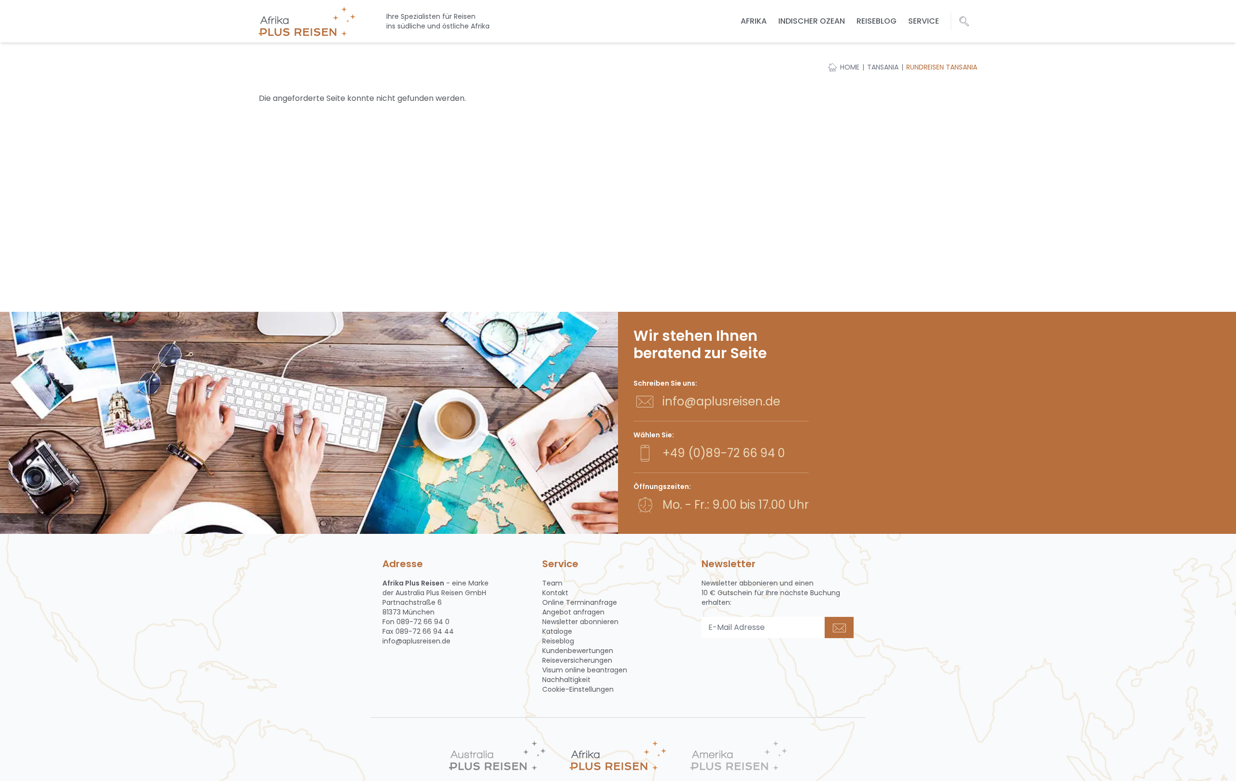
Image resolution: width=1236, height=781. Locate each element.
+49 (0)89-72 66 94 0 (723, 453)
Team (552, 583)
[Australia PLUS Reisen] (497, 755)
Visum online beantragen (584, 670)
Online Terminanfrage (579, 602)
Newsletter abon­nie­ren (580, 622)
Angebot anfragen (573, 612)
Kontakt (555, 593)
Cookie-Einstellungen (578, 689)
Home (849, 67)
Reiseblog (877, 21)
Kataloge (557, 631)
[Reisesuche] (964, 21)
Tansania (883, 67)
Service (923, 21)
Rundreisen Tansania (941, 67)
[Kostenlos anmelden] (839, 627)
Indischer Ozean (811, 21)
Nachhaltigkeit (566, 679)
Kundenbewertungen (577, 650)
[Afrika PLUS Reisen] (618, 755)
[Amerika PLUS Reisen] (738, 755)
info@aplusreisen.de (721, 401)
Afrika (754, 21)
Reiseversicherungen (577, 660)
